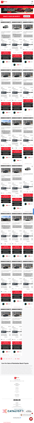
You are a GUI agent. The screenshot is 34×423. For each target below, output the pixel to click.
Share (8, 67)
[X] (16, 400)
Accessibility (17, 402)
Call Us (9, 6)
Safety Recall (17, 396)
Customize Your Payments (5, 55)
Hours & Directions (17, 384)
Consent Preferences (7, 422)
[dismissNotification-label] (32, 413)
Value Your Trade (6, 58)
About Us (17, 383)
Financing (17, 385)
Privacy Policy (17, 403)
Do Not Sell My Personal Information (17, 406)
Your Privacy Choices (16, 417)
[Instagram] (18, 400)
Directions (26, 6)
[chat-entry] (31, 419)
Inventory (17, 387)
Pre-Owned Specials (17, 391)
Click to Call (6, 52)
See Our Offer (26, 16)
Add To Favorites (5, 67)
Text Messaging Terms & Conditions (17, 404)
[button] (10, 23)
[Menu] (32, 1)
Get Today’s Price (6, 53)
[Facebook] (14, 400)
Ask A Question (6, 57)
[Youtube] (19, 400)
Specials (17, 392)
